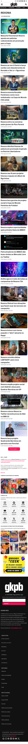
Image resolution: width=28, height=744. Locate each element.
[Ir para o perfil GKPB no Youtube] (23, 1)
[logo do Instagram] (3, 739)
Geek (2, 687)
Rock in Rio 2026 (3, 7)
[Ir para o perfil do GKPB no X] (26, 1)
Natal (24, 7)
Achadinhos (4, 662)
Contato (3, 704)
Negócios (3, 671)
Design (3, 679)
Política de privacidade (6, 708)
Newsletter (4, 658)
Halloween (18, 7)
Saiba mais (3, 472)
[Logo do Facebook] (8, 739)
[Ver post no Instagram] (5, 536)
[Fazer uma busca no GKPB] (26, 4)
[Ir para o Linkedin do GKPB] (21, 1)
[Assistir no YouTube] (14, 485)
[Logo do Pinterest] (13, 739)
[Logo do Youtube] (16, 739)
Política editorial (5, 720)
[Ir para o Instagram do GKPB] (17, 1)
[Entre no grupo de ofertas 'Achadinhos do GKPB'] (14, 565)
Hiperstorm (13, 736)
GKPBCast (3, 654)
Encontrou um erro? (6, 642)
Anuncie (3, 650)
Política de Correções (6, 724)
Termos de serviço (5, 716)
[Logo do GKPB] (14, 587)
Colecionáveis (11, 7)
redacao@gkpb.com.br (16, 628)
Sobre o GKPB (4, 696)
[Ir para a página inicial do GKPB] (14, 4)
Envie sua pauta (5, 638)
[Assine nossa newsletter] (16, 1)
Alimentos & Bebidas (6, 675)
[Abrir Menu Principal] (2, 4)
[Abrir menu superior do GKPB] (1, 1)
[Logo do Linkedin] (11, 739)
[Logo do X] (18, 739)
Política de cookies (5, 712)
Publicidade (4, 683)
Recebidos (3, 646)
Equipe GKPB (4, 700)
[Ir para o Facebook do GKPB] (24, 1)
